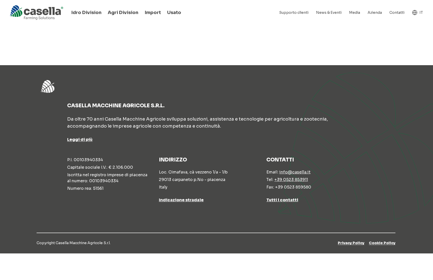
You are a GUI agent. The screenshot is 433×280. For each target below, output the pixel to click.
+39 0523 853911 (291, 179)
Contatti (396, 12)
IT (421, 12)
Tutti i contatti (282, 200)
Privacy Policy (351, 243)
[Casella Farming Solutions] (36, 12)
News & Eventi (329, 12)
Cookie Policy (382, 243)
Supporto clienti (293, 12)
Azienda (375, 12)
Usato (174, 12)
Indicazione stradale (181, 200)
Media (354, 12)
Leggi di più (79, 139)
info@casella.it (294, 172)
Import (153, 12)
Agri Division (123, 12)
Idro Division (86, 12)
